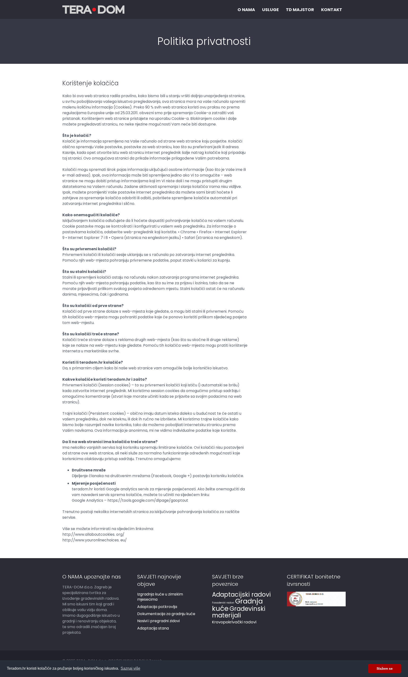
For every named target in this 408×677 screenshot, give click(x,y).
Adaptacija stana (153, 628)
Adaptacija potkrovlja (157, 606)
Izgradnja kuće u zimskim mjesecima (160, 596)
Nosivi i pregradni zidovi (158, 621)
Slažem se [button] (385, 668)
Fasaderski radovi (223, 602)
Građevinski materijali (238, 612)
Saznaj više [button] (130, 668)
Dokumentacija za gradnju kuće (166, 614)
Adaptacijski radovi (241, 594)
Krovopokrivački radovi (234, 622)
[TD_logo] (93, 9)
